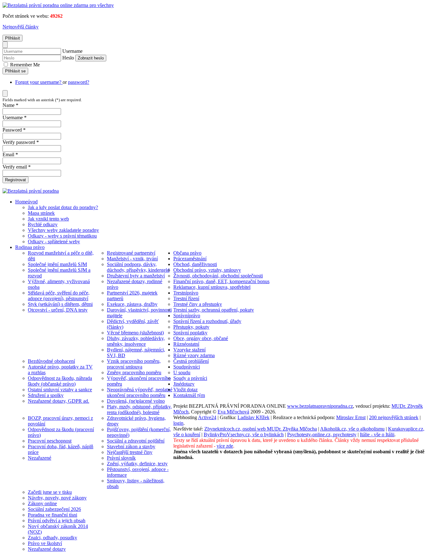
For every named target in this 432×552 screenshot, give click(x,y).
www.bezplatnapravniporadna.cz (320, 406)
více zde (225, 446)
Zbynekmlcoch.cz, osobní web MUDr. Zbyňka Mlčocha (260, 428)
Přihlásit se (15, 71)
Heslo (68, 57)
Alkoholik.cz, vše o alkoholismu (352, 428)
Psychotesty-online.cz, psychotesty (321, 434)
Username (72, 51)
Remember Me (24, 64)
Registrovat (15, 179)
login (178, 423)
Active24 (207, 417)
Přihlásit (12, 38)
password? (78, 82)
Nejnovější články (21, 26)
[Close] (5, 44)
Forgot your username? (39, 82)
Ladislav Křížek (253, 417)
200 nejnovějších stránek (393, 417)
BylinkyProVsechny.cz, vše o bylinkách (244, 434)
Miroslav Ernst (351, 417)
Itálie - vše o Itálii (377, 434)
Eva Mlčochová (233, 411)
